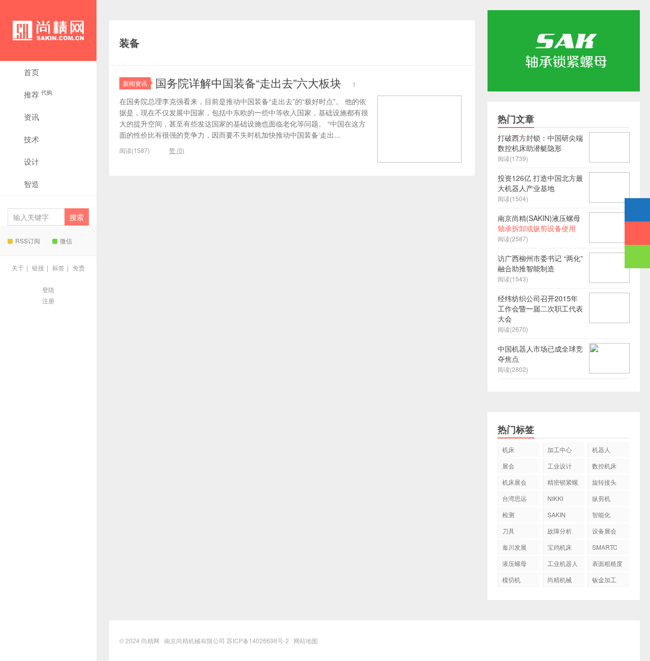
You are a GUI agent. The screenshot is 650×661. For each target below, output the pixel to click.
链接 (38, 267)
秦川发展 (514, 547)
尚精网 (48, 30)
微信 (66, 240)
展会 (508, 465)
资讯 (31, 116)
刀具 (508, 530)
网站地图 (306, 640)
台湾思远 (514, 498)
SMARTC (605, 547)
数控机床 (604, 465)
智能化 (601, 514)
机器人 (601, 449)
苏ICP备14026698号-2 (257, 640)
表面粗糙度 (607, 563)
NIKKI (555, 498)
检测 (508, 514)
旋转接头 (604, 482)
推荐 (38, 94)
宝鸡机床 (559, 547)
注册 (48, 300)
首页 (31, 72)
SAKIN (556, 514)
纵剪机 (601, 498)
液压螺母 (514, 563)
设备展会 (604, 530)
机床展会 (514, 482)
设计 (31, 161)
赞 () (176, 150)
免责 (79, 267)
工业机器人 (562, 563)
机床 (508, 449)
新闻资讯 (135, 83)
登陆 (48, 289)
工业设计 (559, 465)
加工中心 (559, 449)
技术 (31, 139)
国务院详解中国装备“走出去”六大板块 (248, 82)
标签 (58, 267)
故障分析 (559, 530)
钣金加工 (604, 579)
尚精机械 (559, 579)
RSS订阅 (27, 240)
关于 (18, 267)
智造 (31, 183)
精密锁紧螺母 (562, 484)
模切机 (511, 579)
